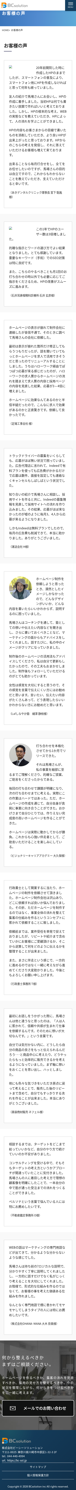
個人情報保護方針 (38, 1475)
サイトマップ (38, 1467)
